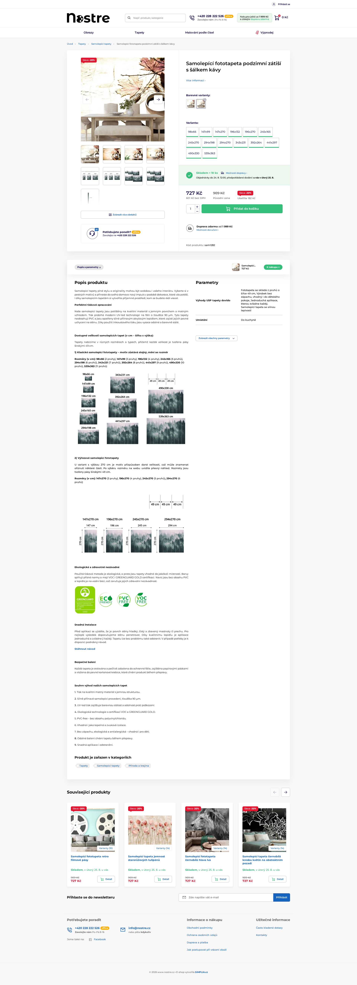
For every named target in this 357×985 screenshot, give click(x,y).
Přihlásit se (284, 4)
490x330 (193, 153)
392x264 (256, 142)
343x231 (241, 142)
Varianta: (192, 122)
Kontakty (261, 934)
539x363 (209, 153)
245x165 (265, 131)
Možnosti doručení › (208, 229)
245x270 (193, 142)
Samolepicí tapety (101, 43)
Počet (190, 208)
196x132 (235, 131)
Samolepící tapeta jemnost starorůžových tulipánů (146, 858)
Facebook (100, 939)
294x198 (209, 142)
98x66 (192, 131)
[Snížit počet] (197, 211)
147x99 (205, 131)
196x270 (250, 131)
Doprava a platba (197, 942)
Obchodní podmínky (200, 927)
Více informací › (195, 80)
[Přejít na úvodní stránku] (88, 18)
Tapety (82, 43)
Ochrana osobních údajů (202, 934)
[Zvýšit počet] (197, 206)
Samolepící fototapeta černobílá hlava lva (200, 858)
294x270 (225, 142)
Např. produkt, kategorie (148, 17)
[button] (158, 99)
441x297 (272, 142)
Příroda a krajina (139, 765)
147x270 (220, 131)
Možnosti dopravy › (236, 173)
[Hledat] (129, 18)
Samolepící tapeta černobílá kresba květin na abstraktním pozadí (262, 860)
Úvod (70, 43)
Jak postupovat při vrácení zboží (207, 949)
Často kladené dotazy (269, 927)
